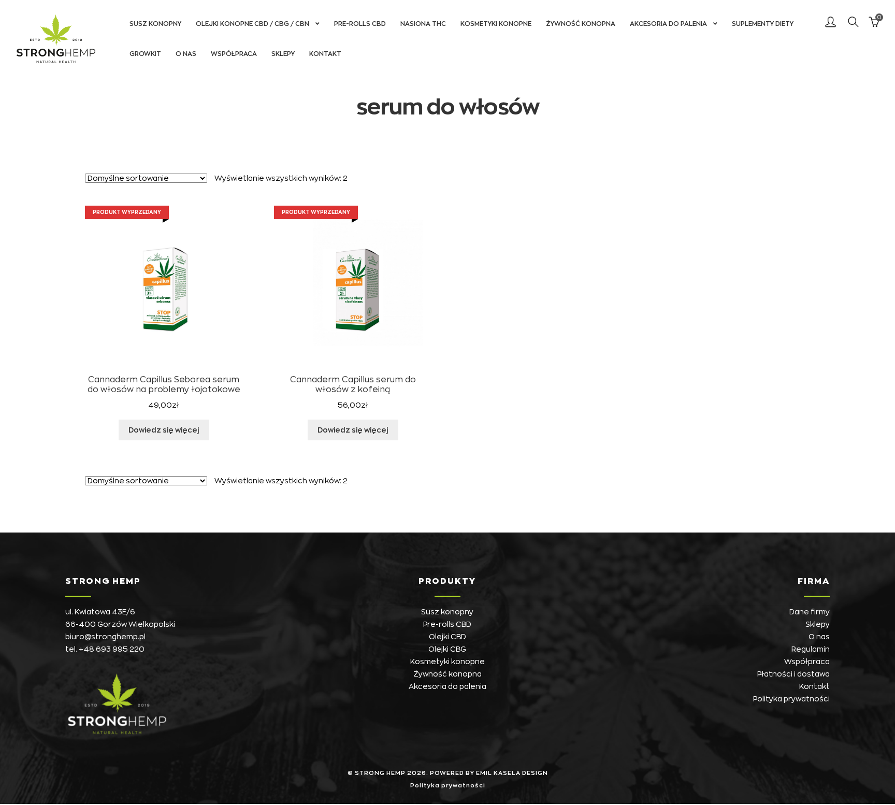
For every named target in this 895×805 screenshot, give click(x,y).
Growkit (145, 54)
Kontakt (325, 54)
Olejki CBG (447, 649)
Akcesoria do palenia (668, 24)
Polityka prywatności (791, 698)
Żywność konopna (580, 24)
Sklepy (283, 54)
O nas (186, 54)
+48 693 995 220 (112, 649)
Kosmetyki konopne (495, 24)
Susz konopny (155, 24)
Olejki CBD (447, 636)
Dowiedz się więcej (163, 430)
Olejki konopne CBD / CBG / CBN (252, 24)
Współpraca (234, 54)
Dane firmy (809, 611)
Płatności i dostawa (793, 674)
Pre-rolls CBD (360, 24)
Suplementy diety (762, 24)
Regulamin (810, 649)
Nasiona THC (423, 24)
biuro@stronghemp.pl (105, 636)
